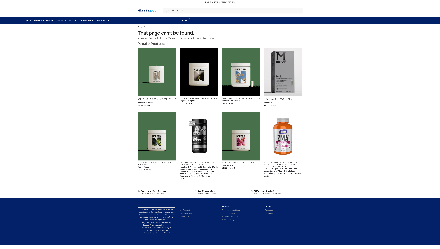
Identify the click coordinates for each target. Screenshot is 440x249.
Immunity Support (168, 98)
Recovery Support (289, 164)
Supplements (143, 100)
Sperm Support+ (144, 167)
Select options (157, 110)
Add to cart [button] (198, 184)
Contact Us (184, 216)
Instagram (269, 213)
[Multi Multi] (283, 72)
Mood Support (200, 98)
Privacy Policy (228, 220)
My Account (185, 210)
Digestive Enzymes (145, 102)
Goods (266, 98)
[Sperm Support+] (157, 136)
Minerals (167, 162)
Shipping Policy (228, 213)
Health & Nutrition (153, 98)
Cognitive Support (187, 98)
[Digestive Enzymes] (157, 72)
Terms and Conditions (231, 210)
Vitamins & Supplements (158, 100)
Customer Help (186, 213)
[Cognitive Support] (199, 72)
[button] (186, 20)
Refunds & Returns (230, 216)
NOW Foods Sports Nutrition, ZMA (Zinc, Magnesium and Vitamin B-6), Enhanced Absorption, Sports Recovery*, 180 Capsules (282, 171)
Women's (256, 98)
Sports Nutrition (288, 98)
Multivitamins (227, 98)
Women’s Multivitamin (231, 100)
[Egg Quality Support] (241, 136)
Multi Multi (268, 102)
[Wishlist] (172, 51)
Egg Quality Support (230, 165)
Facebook (269, 210)
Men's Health (158, 162)
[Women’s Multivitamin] (241, 72)
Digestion (141, 98)
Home (140, 27)
